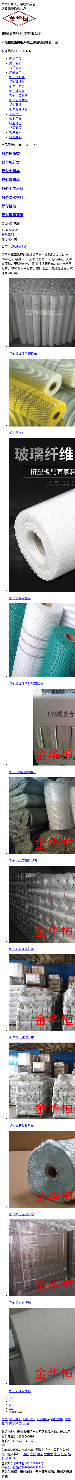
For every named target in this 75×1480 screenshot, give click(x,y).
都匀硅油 (15, 104)
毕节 (57, 1454)
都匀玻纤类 (17, 81)
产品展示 (15, 72)
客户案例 (15, 132)
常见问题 (15, 128)
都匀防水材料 (18, 100)
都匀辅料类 (17, 91)
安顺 (33, 1454)
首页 (5, 247)
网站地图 (15, 1423)
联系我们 (15, 137)
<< (11, 1397)
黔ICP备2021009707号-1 (30, 1463)
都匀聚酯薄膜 (18, 109)
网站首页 (15, 58)
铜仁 (15, 1458)
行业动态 (15, 123)
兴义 (64, 1454)
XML (26, 1423)
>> (11, 1408)
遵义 (40, 1454)
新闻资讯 (15, 114)
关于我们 (15, 63)
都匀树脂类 (17, 77)
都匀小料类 (17, 86)
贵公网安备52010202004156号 (25, 1467)
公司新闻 (15, 118)
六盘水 (48, 1454)
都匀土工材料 (18, 95)
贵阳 (26, 1454)
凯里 (8, 1458)
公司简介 (15, 68)
